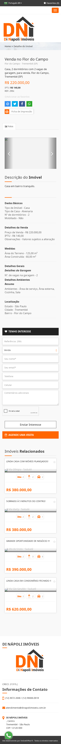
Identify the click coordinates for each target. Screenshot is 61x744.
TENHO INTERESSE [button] (19, 331)
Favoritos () (52, 3)
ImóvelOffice (26, 740)
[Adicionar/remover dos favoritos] (54, 462)
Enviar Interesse (30, 424)
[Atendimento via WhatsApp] (9, 735)
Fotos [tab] (10, 126)
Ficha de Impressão (21, 111)
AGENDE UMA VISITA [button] (20, 435)
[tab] (30, 331)
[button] (9, 153)
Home (8, 46)
